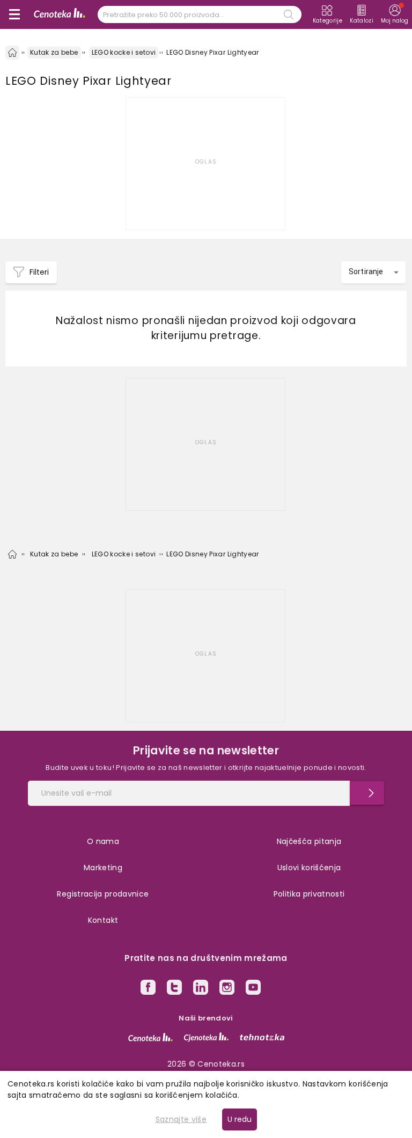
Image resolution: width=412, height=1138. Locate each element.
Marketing (103, 867)
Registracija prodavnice (103, 894)
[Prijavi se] (367, 793)
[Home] (12, 53)
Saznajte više (181, 1119)
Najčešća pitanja (309, 841)
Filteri (39, 272)
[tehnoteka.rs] (262, 1037)
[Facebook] (148, 989)
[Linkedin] (200, 989)
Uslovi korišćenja (309, 867)
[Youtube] (253, 989)
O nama (103, 841)
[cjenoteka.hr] (206, 1037)
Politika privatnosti (309, 894)
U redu (239, 1119)
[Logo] (59, 14)
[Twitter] (174, 989)
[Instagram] (226, 989)
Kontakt (103, 920)
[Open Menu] (14, 14)
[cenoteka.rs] (150, 1037)
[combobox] (373, 272)
